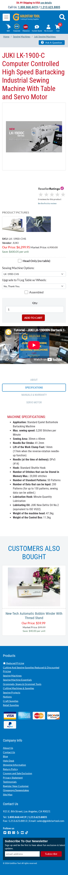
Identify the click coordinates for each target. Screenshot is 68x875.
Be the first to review (47, 203)
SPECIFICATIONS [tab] (34, 387)
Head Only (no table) (36, 261)
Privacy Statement (13, 777)
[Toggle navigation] (6, 17)
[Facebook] (9, 832)
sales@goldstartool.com (50, 820)
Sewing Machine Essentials (17, 679)
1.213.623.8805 (50, 7)
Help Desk (8, 760)
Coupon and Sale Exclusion (17, 773)
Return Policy (10, 769)
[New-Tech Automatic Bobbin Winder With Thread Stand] (34, 586)
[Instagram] (14, 832)
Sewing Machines (12, 675)
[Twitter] (5, 832)
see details (46, 2)
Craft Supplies (10, 700)
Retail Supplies (11, 705)
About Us (8, 747)
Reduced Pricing (15, 663)
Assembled (36, 292)
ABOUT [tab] (34, 379)
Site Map (7, 794)
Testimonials (10, 781)
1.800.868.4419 (28, 7)
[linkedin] (18, 832)
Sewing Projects (11, 692)
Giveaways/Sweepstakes (16, 790)
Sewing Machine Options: (18, 268)
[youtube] (22, 832)
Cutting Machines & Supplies (18, 688)
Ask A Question (53, 42)
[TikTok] (27, 832)
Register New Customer (16, 786)
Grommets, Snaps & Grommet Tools (22, 684)
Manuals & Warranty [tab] (34, 394)
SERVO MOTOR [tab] (34, 402)
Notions (7, 696)
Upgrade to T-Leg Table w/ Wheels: (24, 280)
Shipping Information (14, 764)
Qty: (35, 302)
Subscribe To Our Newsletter (26, 841)
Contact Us (9, 752)
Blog (5, 756)
